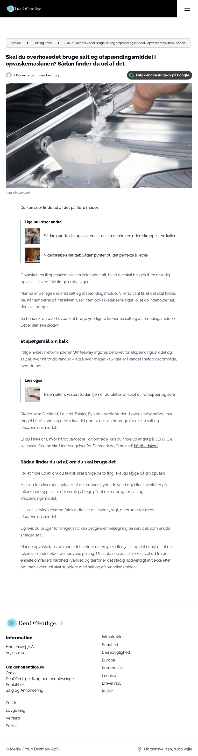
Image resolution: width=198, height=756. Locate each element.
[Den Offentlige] (91, 8)
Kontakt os (15, 684)
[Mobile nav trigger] (187, 9)
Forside (15, 43)
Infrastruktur (113, 637)
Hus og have (43, 43)
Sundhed (110, 644)
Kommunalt (112, 668)
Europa (108, 660)
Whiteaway (83, 352)
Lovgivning (15, 710)
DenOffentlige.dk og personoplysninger (40, 678)
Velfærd (13, 718)
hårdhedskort (146, 446)
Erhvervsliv (112, 683)
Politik (11, 702)
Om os (12, 673)
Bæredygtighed (116, 652)
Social (11, 726)
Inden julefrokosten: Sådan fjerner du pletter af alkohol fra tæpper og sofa (109, 394)
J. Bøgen (20, 75)
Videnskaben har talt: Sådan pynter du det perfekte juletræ (96, 255)
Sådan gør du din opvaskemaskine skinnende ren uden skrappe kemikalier (110, 236)
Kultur (107, 691)
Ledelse (109, 675)
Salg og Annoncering (24, 690)
